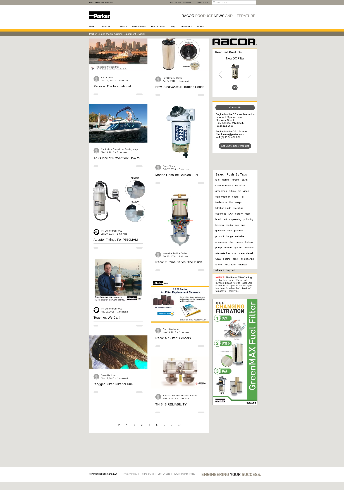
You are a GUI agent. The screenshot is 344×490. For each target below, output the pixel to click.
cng (243, 225)
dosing (227, 258)
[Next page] (172, 425)
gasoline (220, 230)
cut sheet (220, 213)
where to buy (222, 270)
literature (238, 207)
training (219, 225)
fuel (217, 179)
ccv (237, 225)
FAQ (230, 213)
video (246, 190)
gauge (239, 242)
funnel (218, 264)
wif (233, 270)
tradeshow (221, 202)
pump (218, 247)
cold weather (222, 196)
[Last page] (179, 425)
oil (243, 196)
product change (224, 236)
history (239, 213)
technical (240, 185)
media (229, 225)
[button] (105, 26)
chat (234, 253)
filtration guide (223, 207)
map (247, 213)
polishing (248, 219)
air (239, 190)
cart (225, 219)
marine (226, 179)
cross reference (224, 185)
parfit (244, 179)
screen (228, 247)
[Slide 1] (234, 89)
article (232, 190)
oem (229, 230)
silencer (242, 264)
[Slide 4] (239, 89)
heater (235, 196)
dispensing (235, 219)
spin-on (238, 247)
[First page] (119, 425)
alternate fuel (222, 253)
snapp (238, 202)
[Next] (249, 74)
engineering (247, 258)
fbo (231, 202)
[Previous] (220, 74)
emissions (221, 242)
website (239, 236)
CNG (218, 258)
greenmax (221, 190)
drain (235, 258)
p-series (238, 230)
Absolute (249, 247)
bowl (218, 219)
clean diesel (246, 253)
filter (231, 242)
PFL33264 (230, 264)
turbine (236, 179)
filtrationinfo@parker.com (230, 134)
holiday (249, 242)
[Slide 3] (230, 89)
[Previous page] (126, 425)
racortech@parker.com (229, 117)
